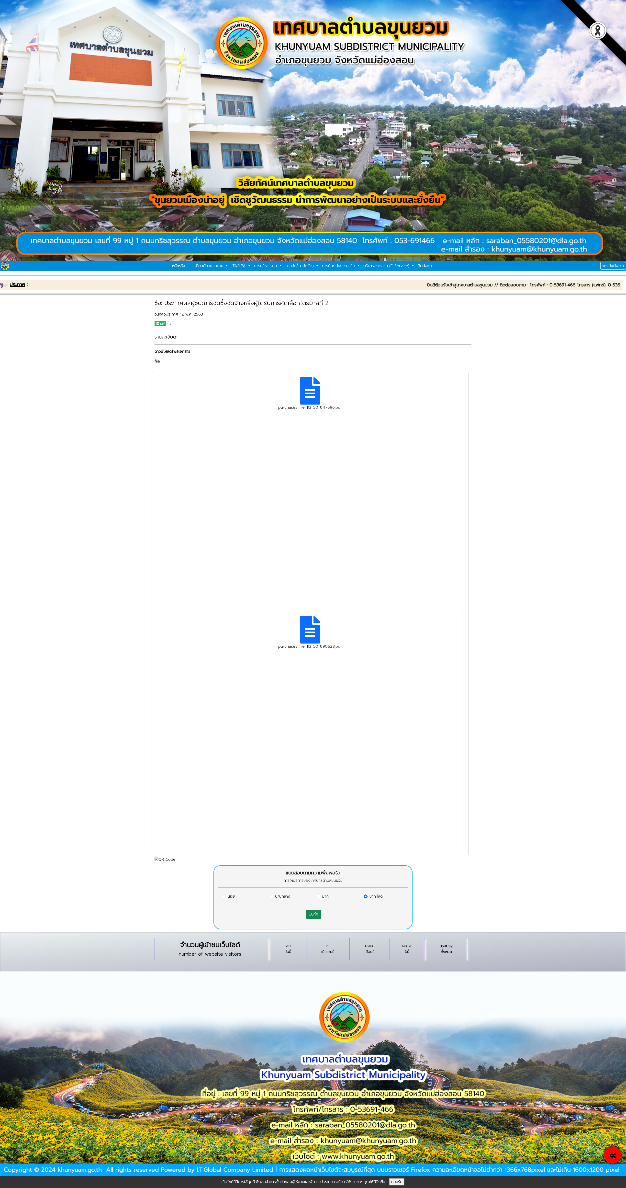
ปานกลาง (282, 896)
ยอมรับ (396, 1182)
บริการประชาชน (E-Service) (387, 266)
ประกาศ (17, 284)
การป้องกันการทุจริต (339, 266)
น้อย (231, 896)
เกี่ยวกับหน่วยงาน (210, 266)
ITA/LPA (239, 266)
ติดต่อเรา (425, 266)
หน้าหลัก (178, 266)
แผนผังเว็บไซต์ (613, 265)
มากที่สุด (376, 896)
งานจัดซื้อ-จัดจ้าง (300, 266)
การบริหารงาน (266, 266)
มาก (325, 896)
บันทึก (313, 914)
